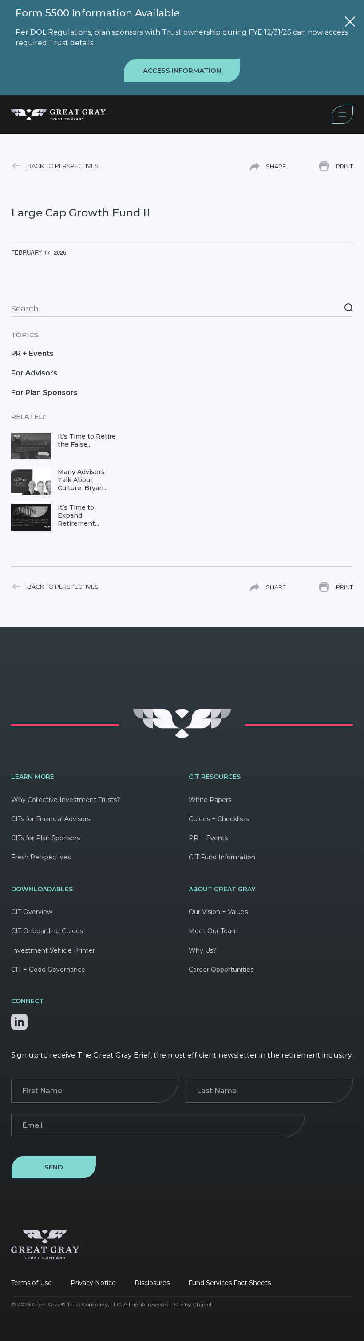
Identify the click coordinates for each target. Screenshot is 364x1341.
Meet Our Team (213, 931)
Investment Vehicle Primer (53, 950)
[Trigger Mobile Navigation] (342, 121)
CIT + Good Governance (48, 970)
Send (53, 1167)
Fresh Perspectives (41, 857)
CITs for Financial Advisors (50, 819)
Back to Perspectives (63, 165)
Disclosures (152, 1283)
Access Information (182, 70)
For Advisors (34, 373)
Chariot (202, 1304)
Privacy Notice (93, 1283)
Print (344, 166)
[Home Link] (171, 116)
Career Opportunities (221, 970)
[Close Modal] (350, 23)
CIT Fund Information (222, 857)
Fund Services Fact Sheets (229, 1283)
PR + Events (32, 353)
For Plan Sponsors (44, 392)
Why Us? (203, 950)
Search (348, 307)
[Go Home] (182, 736)
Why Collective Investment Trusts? (65, 800)
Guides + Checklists (219, 819)
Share (276, 166)
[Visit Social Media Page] (19, 1019)
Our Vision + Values (218, 912)
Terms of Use (31, 1283)
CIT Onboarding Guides (47, 931)
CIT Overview (31, 912)
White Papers (210, 800)
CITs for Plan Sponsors (45, 838)
